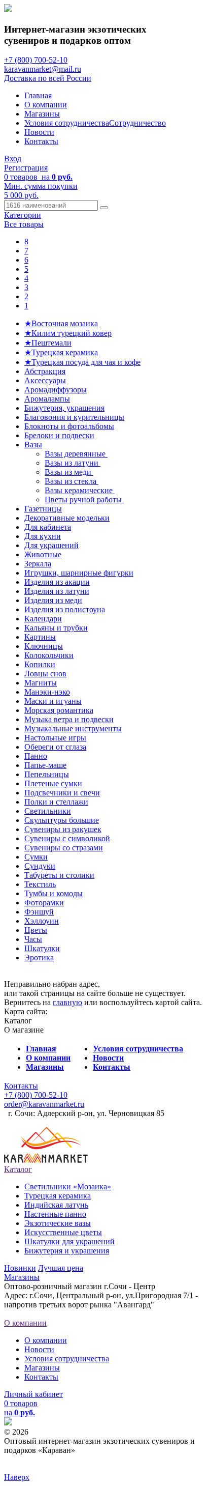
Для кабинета (47, 527)
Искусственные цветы (63, 1232)
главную (67, 1002)
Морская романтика (58, 710)
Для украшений (51, 545)
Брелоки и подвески (59, 435)
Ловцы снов (45, 673)
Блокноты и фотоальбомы (69, 426)
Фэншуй (39, 911)
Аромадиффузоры (55, 389)
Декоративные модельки (67, 517)
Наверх (16, 1477)
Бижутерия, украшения (64, 408)
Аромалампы (47, 398)
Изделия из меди (53, 600)
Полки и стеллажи (56, 801)
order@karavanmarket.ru (44, 1104)
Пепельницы (46, 774)
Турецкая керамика (57, 1195)
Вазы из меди (69, 472)
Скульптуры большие (61, 820)
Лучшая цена (60, 1268)
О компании (45, 104)
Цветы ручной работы (84, 499)
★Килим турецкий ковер (68, 333)
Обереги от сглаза (55, 746)
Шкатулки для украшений (69, 1241)
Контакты (41, 141)
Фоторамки (44, 902)
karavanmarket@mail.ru (42, 69)
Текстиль (40, 884)
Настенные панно (55, 1214)
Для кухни (42, 536)
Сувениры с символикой (67, 838)
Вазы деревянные (76, 453)
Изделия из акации (57, 582)
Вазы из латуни (72, 463)
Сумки (36, 856)
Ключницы (43, 646)
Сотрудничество (137, 123)
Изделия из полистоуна (64, 609)
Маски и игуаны (53, 701)
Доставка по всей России (47, 78)
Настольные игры (55, 737)
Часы (33, 939)
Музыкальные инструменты (73, 728)
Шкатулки (42, 948)
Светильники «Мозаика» (67, 1186)
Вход (12, 158)
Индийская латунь (56, 1205)
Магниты (40, 682)
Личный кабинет (33, 1394)
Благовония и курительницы (74, 417)
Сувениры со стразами (63, 847)
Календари (43, 618)
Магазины (42, 113)
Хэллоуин (41, 921)
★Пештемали (48, 342)
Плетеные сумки (53, 783)
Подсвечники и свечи (62, 792)
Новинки (20, 1268)
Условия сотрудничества (66, 123)
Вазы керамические (80, 490)
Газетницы (43, 508)
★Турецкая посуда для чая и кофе (82, 362)
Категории (22, 215)
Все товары (24, 224)
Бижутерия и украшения (66, 1250)
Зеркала (37, 563)
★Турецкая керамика (61, 352)
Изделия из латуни (56, 591)
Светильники (47, 811)
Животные (42, 554)
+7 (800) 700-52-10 (35, 59)
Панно (35, 756)
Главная (38, 95)
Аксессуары (45, 380)
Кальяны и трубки (56, 627)
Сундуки (39, 866)
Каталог (18, 1169)
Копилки (39, 664)
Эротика (39, 957)
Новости (39, 132)
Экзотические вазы (57, 1223)
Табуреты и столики (59, 875)
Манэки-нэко (47, 692)
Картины (40, 637)
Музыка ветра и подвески (69, 719)
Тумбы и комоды (53, 893)
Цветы (35, 930)
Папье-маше (45, 765)
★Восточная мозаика (61, 323)
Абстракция (44, 371)
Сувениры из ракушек (62, 829)
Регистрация (26, 167)
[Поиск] (104, 207)
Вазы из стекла (71, 481)
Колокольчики (49, 655)
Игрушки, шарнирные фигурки (78, 572)
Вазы (33, 444)
